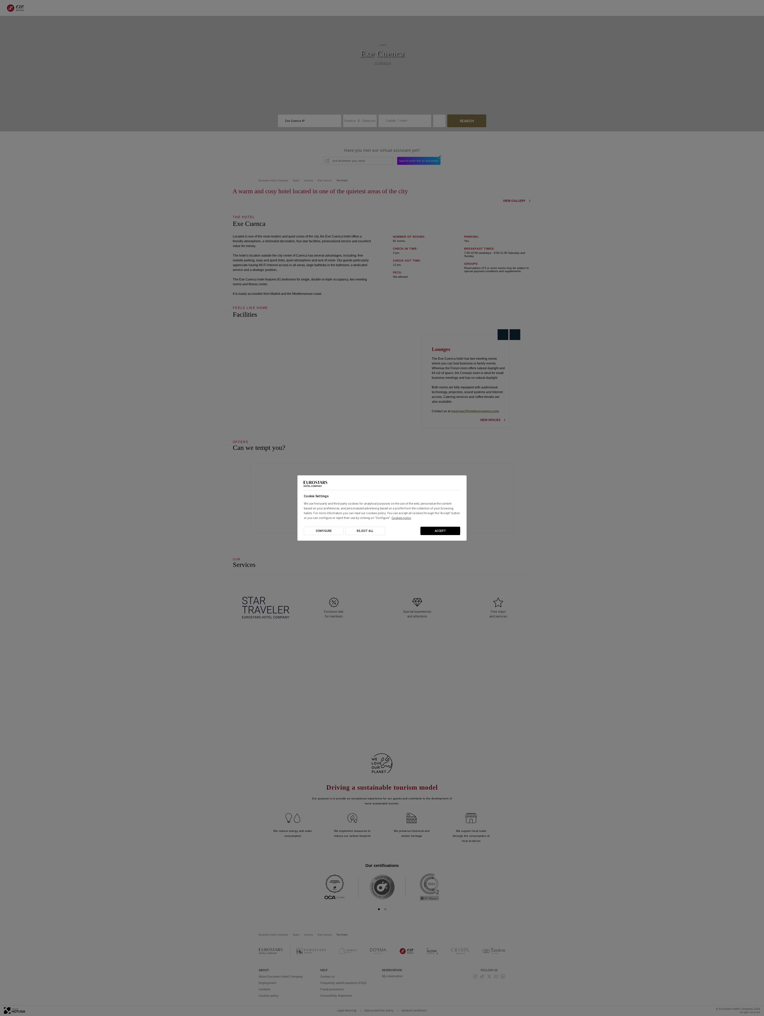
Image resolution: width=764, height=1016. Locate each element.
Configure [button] (324, 530)
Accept (440, 530)
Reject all (365, 530)
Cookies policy (401, 518)
